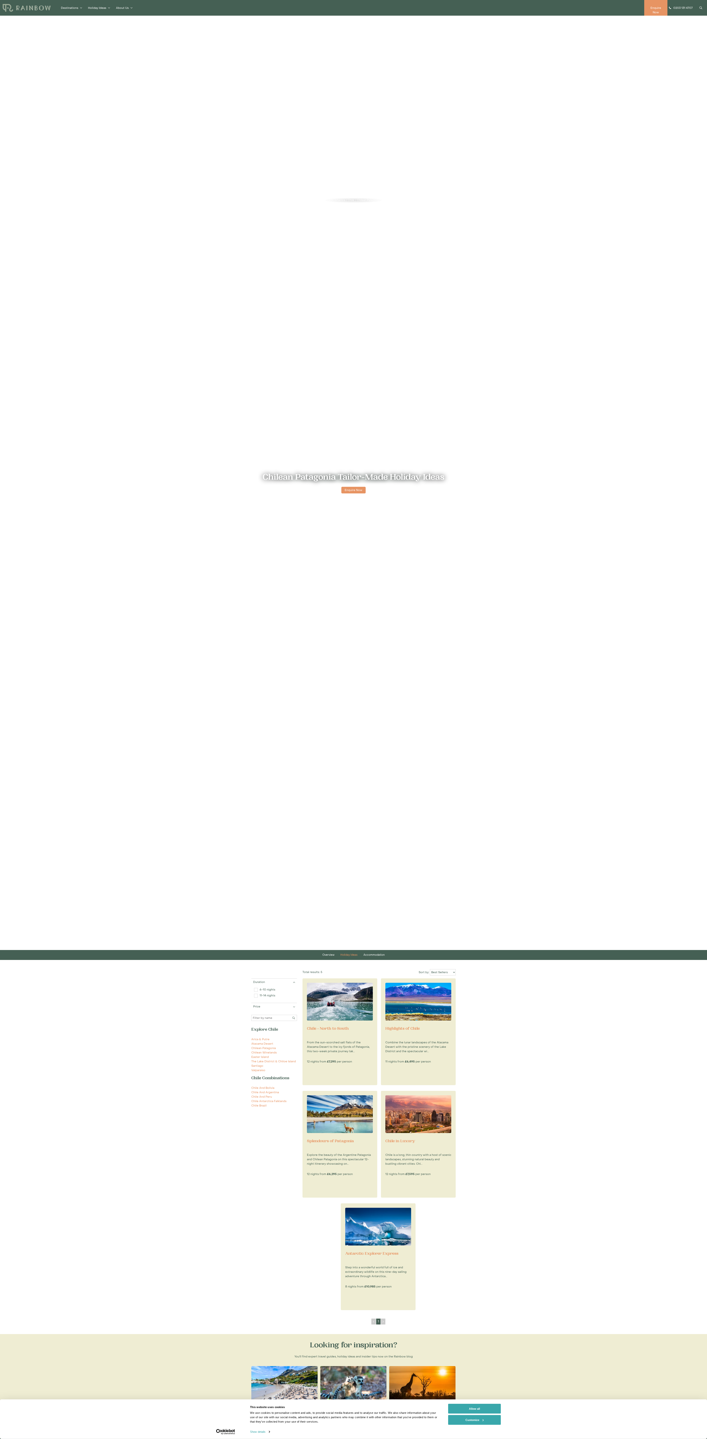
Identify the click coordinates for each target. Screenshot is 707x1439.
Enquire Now (353, 490)
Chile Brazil (259, 1105)
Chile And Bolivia (262, 1088)
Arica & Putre (260, 1039)
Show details (257, 1431)
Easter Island (260, 1057)
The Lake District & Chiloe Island (273, 1061)
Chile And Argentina (265, 1092)
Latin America (336, 200)
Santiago (257, 1066)
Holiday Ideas (349, 955)
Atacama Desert (262, 1044)
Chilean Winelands (264, 1052)
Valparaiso (258, 1070)
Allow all (474, 1408)
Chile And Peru (261, 1097)
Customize (472, 1419)
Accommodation (374, 955)
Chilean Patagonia (368, 200)
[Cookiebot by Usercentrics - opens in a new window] (226, 1432)
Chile (351, 200)
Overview (328, 955)
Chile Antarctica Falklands (268, 1101)
